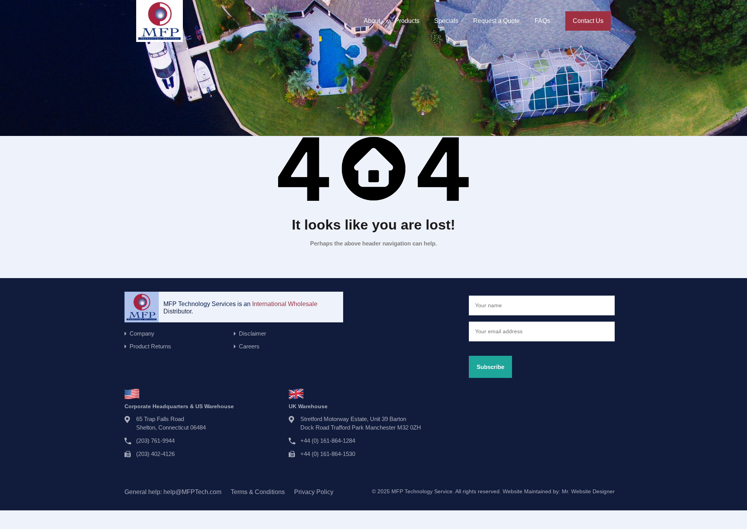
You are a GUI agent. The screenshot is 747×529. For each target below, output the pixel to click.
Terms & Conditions (258, 492)
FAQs (542, 20)
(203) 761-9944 (155, 440)
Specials (446, 20)
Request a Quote (496, 20)
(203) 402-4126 (155, 454)
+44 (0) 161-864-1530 (327, 454)
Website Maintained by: (559, 491)
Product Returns (150, 346)
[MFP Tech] (159, 38)
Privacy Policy (313, 492)
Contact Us (588, 20)
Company (142, 333)
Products (407, 20)
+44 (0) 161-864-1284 (327, 440)
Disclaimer (252, 333)
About (372, 20)
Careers (249, 346)
